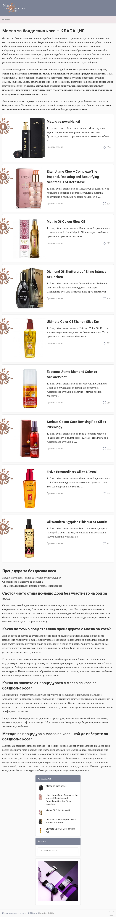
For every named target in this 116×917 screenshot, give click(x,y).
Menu (8, 19)
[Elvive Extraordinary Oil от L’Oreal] (29, 488)
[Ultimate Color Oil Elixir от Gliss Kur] (29, 338)
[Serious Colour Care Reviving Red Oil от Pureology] (29, 438)
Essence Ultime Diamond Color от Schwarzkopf (72, 374)
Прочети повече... (55, 147)
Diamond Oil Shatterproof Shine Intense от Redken (76, 274)
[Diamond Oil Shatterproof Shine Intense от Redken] (29, 288)
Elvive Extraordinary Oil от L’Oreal (72, 472)
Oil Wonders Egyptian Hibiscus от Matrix (77, 522)
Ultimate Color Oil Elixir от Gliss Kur (73, 322)
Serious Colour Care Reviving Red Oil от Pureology (76, 424)
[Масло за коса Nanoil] (29, 138)
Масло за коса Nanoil (63, 121)
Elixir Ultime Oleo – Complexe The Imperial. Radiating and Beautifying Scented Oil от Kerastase (73, 177)
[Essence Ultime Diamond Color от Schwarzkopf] (29, 388)
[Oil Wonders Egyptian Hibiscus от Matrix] (29, 538)
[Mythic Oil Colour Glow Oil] (29, 238)
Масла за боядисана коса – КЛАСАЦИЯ (20, 913)
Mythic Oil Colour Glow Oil (66, 221)
